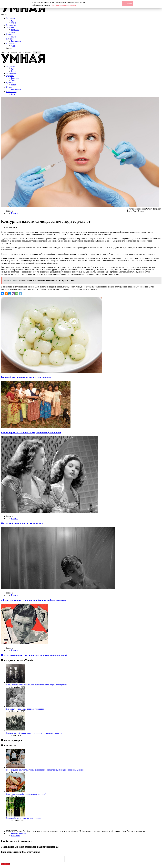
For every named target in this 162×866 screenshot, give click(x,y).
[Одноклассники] (6, 293)
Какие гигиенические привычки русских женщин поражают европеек (36, 685)
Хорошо (128, 4)
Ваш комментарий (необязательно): (20, 852)
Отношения (11, 25)
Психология (11, 43)
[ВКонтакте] (2, 293)
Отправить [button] (5, 864)
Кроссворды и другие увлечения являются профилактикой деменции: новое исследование (45, 770)
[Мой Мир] (9, 293)
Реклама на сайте (18, 833)
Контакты (15, 836)
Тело (13, 32)
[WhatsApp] (16, 293)
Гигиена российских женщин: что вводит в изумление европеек (34, 733)
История (9, 39)
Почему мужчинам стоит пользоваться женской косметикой (34, 655)
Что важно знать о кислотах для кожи (22, 523)
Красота (9, 34)
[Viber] (13, 293)
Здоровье (10, 27)
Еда (12, 20)
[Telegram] (20, 293)
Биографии (16, 41)
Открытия (10, 18)
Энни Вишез (138, 211)
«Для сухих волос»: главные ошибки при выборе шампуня (33, 600)
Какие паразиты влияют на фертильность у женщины (31, 432)
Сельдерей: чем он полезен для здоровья (23, 818)
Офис (13, 23)
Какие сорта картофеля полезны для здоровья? (26, 794)
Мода (13, 36)
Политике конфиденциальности (64, 5)
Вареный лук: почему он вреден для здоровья (26, 377)
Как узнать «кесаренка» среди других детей (25, 709)
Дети (13, 46)
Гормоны (15, 30)
